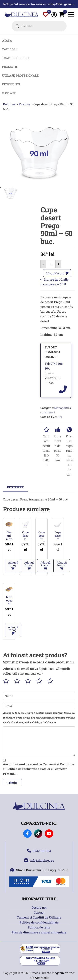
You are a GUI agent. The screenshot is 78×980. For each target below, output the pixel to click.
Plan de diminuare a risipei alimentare (39, 932)
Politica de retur (39, 927)
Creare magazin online (58, 973)
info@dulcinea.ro (42, 860)
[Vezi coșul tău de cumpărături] (62, 16)
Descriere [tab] (15, 487)
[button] (13, 565)
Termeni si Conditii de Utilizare (39, 917)
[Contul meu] (54, 14)
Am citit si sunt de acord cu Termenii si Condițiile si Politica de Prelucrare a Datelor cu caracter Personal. (38, 769)
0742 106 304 (42, 851)
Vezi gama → (66, 4)
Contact (39, 912)
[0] (45, 15)
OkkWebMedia (39, 978)
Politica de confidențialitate (39, 922)
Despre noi (39, 907)
